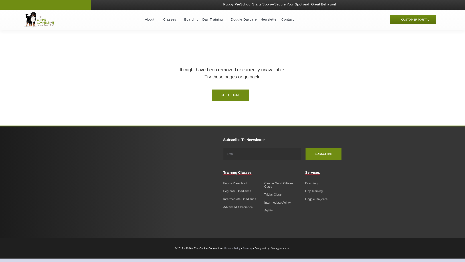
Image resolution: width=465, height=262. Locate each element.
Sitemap (247, 248)
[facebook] (34, 5)
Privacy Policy (232, 248)
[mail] (46, 5)
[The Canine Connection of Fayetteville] (38, 13)
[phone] (53, 5)
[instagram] (40, 5)
